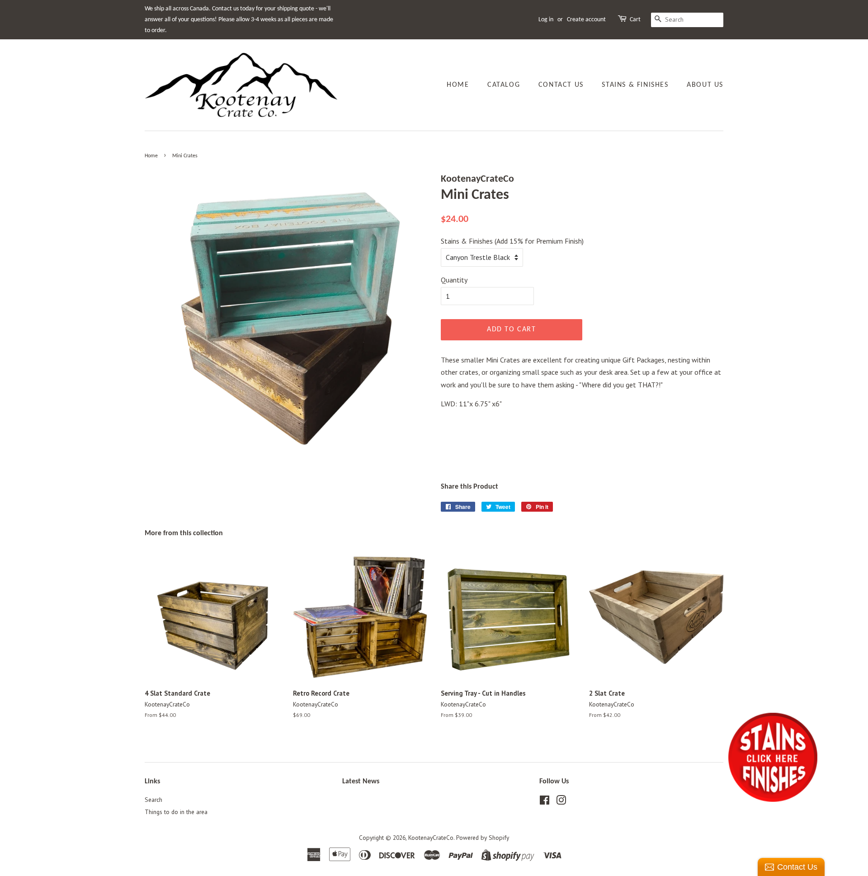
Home (458, 85)
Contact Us (561, 85)
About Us (705, 85)
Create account (586, 19)
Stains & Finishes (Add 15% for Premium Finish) (512, 240)
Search (153, 800)
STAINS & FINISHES (635, 85)
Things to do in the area (176, 812)
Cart (635, 19)
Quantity (454, 279)
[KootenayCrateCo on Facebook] (544, 802)
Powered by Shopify (482, 838)
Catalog (503, 85)
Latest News (360, 781)
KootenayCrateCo (430, 838)
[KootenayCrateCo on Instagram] (561, 802)
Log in (545, 19)
